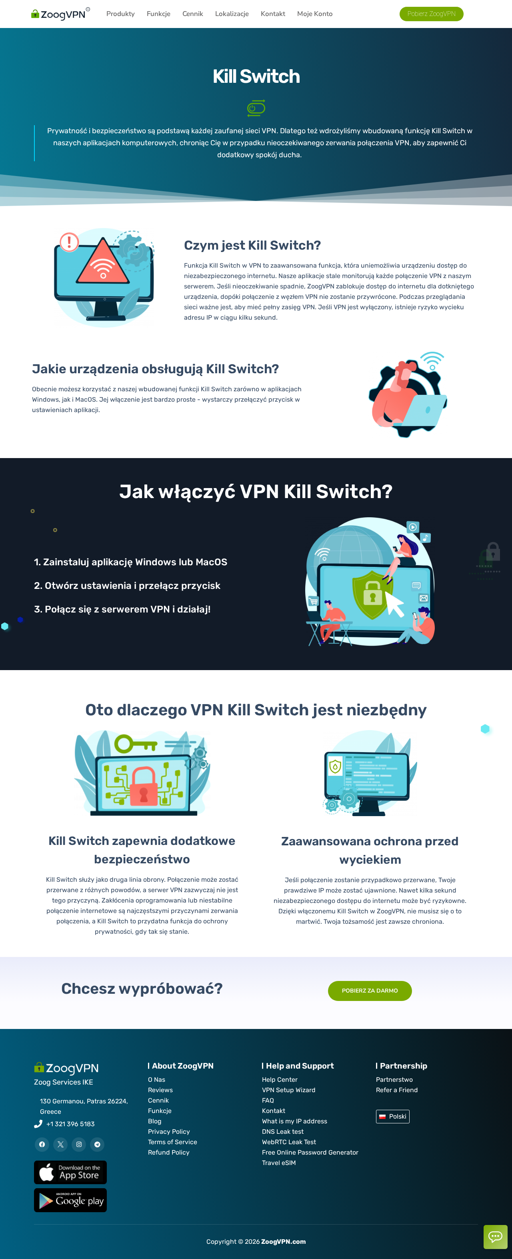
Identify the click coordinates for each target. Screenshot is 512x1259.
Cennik (192, 13)
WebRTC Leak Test (289, 1142)
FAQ (268, 1100)
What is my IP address (294, 1121)
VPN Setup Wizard (289, 1090)
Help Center (280, 1079)
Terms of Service (172, 1142)
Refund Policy (169, 1152)
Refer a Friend (397, 1090)
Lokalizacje (232, 13)
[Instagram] (79, 1144)
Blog (155, 1121)
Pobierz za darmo (370, 991)
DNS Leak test (283, 1131)
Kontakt (273, 13)
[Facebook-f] (42, 1144)
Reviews (160, 1090)
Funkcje (158, 13)
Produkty (120, 13)
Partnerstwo (394, 1079)
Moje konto (315, 13)
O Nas (156, 1079)
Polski (397, 1116)
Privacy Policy (169, 1131)
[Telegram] (97, 1144)
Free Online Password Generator (310, 1152)
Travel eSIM (279, 1163)
